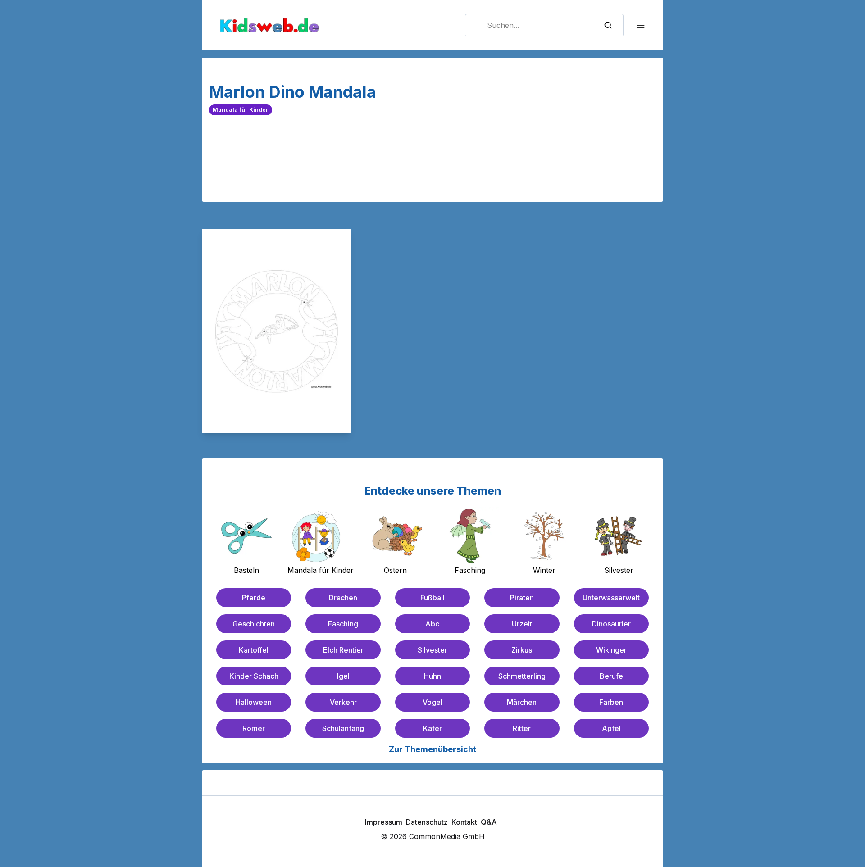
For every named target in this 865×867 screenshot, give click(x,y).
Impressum (383, 821)
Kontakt (464, 821)
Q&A (489, 821)
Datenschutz (427, 821)
